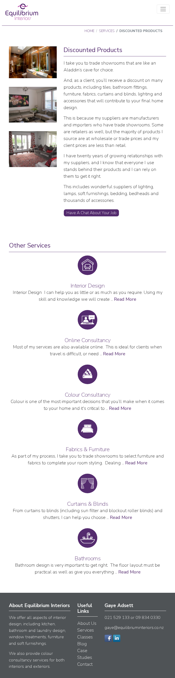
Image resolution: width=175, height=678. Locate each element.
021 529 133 (117, 617)
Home (89, 31)
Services (107, 31)
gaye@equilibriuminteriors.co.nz (134, 627)
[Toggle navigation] (163, 9)
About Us (86, 623)
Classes (85, 637)
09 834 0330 (148, 617)
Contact (85, 664)
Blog (82, 644)
